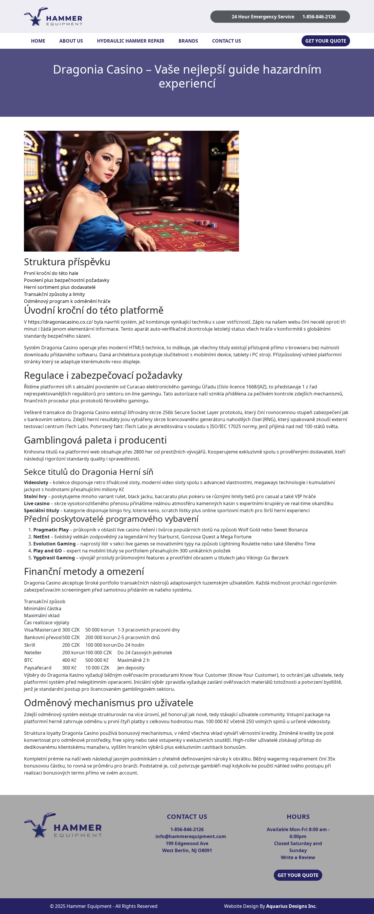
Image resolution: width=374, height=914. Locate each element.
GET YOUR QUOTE (325, 41)
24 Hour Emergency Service (263, 16)
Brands (188, 41)
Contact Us (226, 41)
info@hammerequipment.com (190, 836)
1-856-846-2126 (319, 16)
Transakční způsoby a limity (54, 294)
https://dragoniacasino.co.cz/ (60, 322)
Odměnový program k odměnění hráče (67, 301)
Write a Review (298, 857)
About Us (71, 41)
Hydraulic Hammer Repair (131, 41)
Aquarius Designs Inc (291, 906)
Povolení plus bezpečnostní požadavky (66, 280)
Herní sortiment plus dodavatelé (60, 287)
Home (38, 41)
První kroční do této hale (51, 273)
